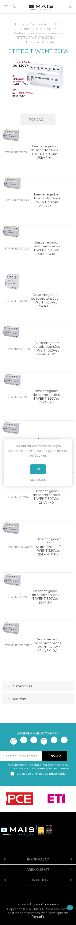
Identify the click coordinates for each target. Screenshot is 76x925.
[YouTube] (44, 741)
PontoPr (38, 917)
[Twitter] (13, 741)
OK (38, 469)
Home (19, 24)
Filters (38, 107)
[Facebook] (23, 740)
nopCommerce (47, 904)
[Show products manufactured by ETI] (56, 798)
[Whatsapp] (64, 740)
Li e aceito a (41, 773)
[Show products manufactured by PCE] (19, 798)
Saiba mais (38, 479)
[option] (19, 798)
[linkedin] (54, 740)
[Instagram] (33, 740)
